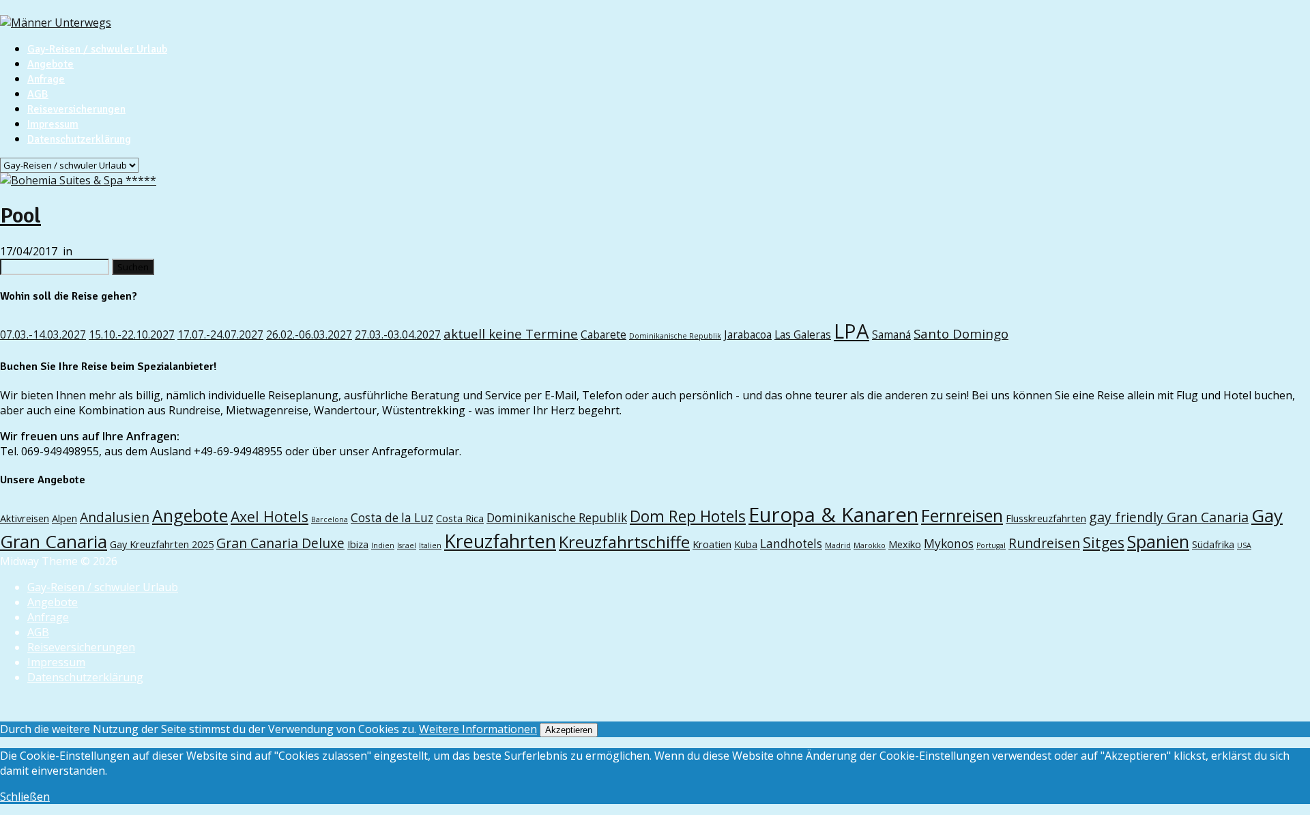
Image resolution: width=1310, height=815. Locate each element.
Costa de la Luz (392, 518)
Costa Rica (460, 518)
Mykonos (949, 544)
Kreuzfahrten (500, 541)
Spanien (1158, 541)
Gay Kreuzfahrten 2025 (162, 544)
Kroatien (712, 544)
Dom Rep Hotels (688, 516)
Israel (406, 545)
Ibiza (357, 544)
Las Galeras (802, 334)
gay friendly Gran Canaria (1169, 517)
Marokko (870, 545)
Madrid (838, 545)
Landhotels (791, 544)
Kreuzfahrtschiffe (624, 542)
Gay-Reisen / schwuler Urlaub (97, 49)
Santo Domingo (961, 333)
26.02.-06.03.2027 (309, 334)
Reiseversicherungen (76, 109)
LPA (851, 331)
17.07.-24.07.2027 (220, 334)
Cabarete (603, 334)
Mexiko (904, 544)
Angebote (50, 64)
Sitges (1103, 542)
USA (1244, 545)
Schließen (25, 796)
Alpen (64, 518)
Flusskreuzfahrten (1046, 518)
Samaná (891, 334)
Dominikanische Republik (675, 336)
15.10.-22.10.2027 (132, 334)
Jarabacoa (748, 334)
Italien (430, 545)
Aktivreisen (24, 518)
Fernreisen (962, 515)
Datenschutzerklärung (79, 139)
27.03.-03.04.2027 (398, 334)
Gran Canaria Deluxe (280, 543)
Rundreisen (1044, 543)
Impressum (52, 124)
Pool (20, 215)
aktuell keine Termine (510, 333)
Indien (382, 545)
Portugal (991, 545)
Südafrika (1213, 544)
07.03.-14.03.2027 (43, 334)
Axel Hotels (269, 516)
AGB (37, 94)
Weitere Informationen (478, 729)
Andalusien (114, 517)
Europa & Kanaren (833, 514)
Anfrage (46, 79)
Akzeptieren (568, 730)
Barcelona (329, 519)
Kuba (745, 544)
